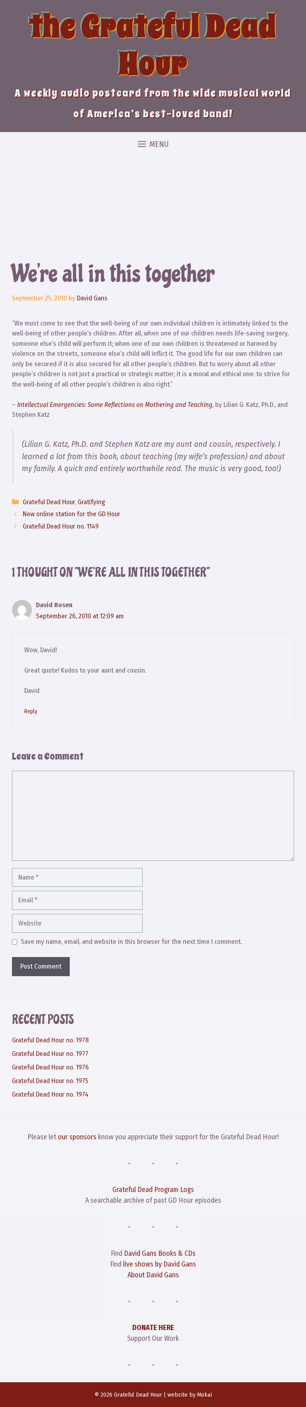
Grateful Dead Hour (49, 502)
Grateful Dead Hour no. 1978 (50, 1040)
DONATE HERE (153, 1327)
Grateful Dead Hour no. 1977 (50, 1054)
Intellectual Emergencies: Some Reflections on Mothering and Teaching (114, 405)
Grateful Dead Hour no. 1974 (50, 1094)
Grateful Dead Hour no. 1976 (50, 1067)
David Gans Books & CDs (160, 1253)
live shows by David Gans (159, 1264)
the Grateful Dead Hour (153, 45)
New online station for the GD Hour (71, 514)
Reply (30, 711)
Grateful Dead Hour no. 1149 (61, 526)
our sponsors (77, 1137)
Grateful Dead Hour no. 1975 (50, 1081)
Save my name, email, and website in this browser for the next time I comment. (131, 941)
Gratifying (91, 502)
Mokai (204, 1394)
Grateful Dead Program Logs (153, 1189)
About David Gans (153, 1275)
